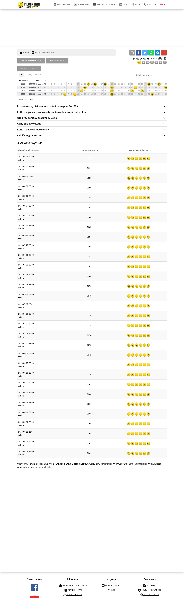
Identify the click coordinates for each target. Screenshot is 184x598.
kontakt (151, 5)
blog (125, 5)
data (37, 81)
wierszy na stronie (33, 75)
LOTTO (30, 61)
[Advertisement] (92, 28)
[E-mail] (164, 52)
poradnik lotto (44, 467)
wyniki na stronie (111, 585)
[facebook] (34, 587)
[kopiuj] (132, 52)
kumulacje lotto (72, 595)
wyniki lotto (63, 5)
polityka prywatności (149, 590)
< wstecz (24, 68)
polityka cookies (149, 595)
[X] (145, 52)
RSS (111, 590)
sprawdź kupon (57, 61)
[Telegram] (157, 52)
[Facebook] (138, 52)
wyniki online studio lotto (73, 585)
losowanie (23, 81)
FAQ (137, 5)
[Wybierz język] (162, 4)
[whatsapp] (151, 52)
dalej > (35, 68)
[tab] (92, 106)
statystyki (83, 5)
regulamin (149, 585)
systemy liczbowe (105, 5)
